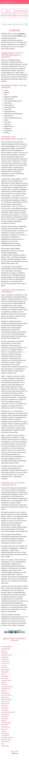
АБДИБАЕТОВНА (6, 699)
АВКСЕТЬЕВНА (6, 739)
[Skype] (22, 632)
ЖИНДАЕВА (5, 708)
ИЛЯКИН (4, 720)
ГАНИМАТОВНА (6, 723)
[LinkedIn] (13, 632)
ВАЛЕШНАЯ (5, 697)
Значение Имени (21, 11)
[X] (11, 632)
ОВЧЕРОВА (4, 678)
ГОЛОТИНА (4, 668)
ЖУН (2, 744)
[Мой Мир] (9, 632)
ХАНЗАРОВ (4, 710)
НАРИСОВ (4, 706)
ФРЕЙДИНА (5, 676)
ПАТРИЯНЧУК (5, 663)
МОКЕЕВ (4, 691)
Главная (7, 11)
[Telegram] (24, 632)
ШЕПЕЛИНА (5, 659)
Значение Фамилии (8, 15)
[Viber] (18, 632)
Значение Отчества (21, 15)
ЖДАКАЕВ (4, 653)
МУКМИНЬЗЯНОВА (7, 737)
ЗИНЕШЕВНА (5, 727)
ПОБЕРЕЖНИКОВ (7, 687)
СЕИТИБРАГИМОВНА (8, 712)
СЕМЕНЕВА (5, 672)
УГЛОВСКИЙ (5, 735)
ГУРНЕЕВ (4, 685)
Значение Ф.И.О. (7, 2)
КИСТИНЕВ (4, 718)
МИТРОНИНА (5, 701)
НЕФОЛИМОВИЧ (6, 646)
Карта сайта (14, 751)
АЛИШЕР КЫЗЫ (6, 680)
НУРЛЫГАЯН (5, 714)
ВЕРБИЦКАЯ (5, 693)
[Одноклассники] (7, 632)
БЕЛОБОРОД (5, 649)
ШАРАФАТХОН (5, 689)
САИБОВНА (5, 733)
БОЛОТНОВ (5, 746)
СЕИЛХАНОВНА (6, 695)
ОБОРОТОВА (5, 742)
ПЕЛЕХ (3, 674)
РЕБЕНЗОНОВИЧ (6, 655)
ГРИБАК (3, 731)
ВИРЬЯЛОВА (5, 704)
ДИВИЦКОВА (5, 670)
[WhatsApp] (20, 632)
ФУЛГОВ (3, 665)
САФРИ (3, 682)
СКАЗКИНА (4, 716)
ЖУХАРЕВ (4, 725)
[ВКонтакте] (5, 632)
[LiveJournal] (15, 632)
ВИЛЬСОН (4, 729)
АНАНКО (4, 651)
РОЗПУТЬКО (5, 661)
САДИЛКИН (4, 657)
